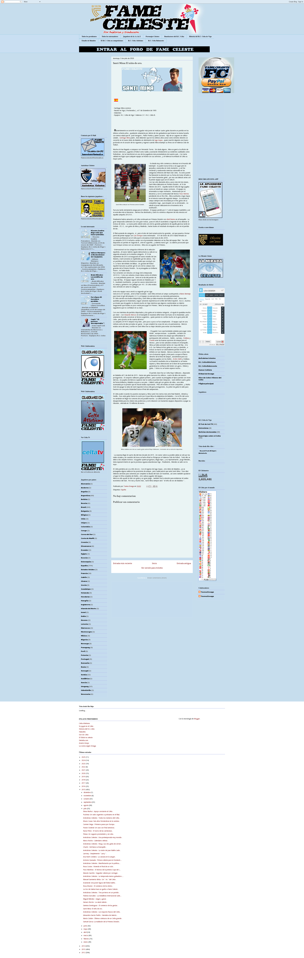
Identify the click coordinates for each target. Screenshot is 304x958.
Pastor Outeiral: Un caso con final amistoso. (99, 828)
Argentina (85, 495)
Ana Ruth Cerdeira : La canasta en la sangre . (99, 857)
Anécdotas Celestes (207, 358)
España (123, 490)
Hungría (84, 600)
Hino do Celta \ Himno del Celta (210, 378)
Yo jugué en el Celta (86, 726)
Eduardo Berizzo (130, 315)
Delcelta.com (83, 740)
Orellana (186, 338)
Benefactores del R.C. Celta (174, 36)
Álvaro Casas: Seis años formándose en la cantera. (101, 821)
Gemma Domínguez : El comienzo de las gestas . (100, 905)
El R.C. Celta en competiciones (112, 40)
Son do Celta (83, 735)
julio (85, 809)
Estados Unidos (88, 569)
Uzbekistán (86, 690)
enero (86, 942)
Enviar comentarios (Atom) (157, 578)
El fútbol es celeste (86, 737)
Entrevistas (203, 428)
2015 (84, 789)
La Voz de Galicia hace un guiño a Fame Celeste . (100, 889)
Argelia (84, 491)
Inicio (154, 563)
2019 (84, 777)
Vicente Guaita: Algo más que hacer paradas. (97, 232)
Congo (84, 530)
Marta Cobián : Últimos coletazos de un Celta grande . (102, 918)
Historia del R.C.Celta (86, 729)
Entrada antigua (184, 563)
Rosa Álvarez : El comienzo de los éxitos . (98, 886)
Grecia (84, 585)
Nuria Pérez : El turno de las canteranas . (98, 831)
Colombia (85, 526)
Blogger (197, 719)
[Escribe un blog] (150, 486)
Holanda (85, 593)
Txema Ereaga (129, 486)
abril (85, 932)
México (84, 635)
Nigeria (84, 639)
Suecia (84, 682)
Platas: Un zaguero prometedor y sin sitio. (98, 834)
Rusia (83, 667)
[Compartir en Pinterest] (156, 486)
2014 (84, 946)
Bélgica (84, 515)
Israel (83, 612)
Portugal (85, 659)
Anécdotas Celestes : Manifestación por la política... (101, 863)
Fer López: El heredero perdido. (96, 299)
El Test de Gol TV (206, 424)
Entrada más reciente (122, 563)
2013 (84, 949)
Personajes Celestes (152, 36)
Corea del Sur (87, 534)
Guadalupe (86, 589)
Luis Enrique (137, 236)
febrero (86, 939)
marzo (86, 935)
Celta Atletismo (84, 723)
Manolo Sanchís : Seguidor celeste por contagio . (101, 873)
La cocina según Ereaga (87, 746)
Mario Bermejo (185, 294)
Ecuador (84, 550)
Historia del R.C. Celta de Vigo (200, 36)
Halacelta (82, 732)
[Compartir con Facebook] (154, 486)
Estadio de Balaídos (89, 40)
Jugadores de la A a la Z (132, 36)
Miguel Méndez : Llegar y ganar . (95, 899)
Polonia (84, 655)
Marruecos (85, 628)
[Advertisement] (152, 599)
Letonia (84, 624)
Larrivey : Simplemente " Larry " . (95, 854)
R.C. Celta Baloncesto (156, 40)
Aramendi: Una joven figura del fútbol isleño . (99, 883)
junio (86, 926)
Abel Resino (171, 219)
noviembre (88, 796)
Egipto (84, 554)
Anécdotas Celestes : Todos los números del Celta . (101, 818)
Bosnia (84, 503)
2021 (84, 770)
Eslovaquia (86, 561)
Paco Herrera (184, 194)
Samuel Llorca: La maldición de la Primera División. (101, 922)
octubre (87, 799)
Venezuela (85, 694)
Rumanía (85, 663)
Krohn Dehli (177, 359)
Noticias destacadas (207, 432)
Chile (83, 518)
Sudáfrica (85, 678)
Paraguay (85, 647)
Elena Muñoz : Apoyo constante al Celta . (98, 811)
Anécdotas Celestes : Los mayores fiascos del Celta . (102, 912)
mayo (86, 929)
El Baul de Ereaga (206, 373)
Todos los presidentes (89, 36)
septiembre (88, 802)
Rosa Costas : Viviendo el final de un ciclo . (98, 866)
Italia (83, 616)
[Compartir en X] (152, 486)
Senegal (84, 670)
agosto (86, 805)
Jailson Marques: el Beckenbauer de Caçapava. (98, 254)
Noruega (85, 643)
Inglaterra (85, 604)
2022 (84, 767)
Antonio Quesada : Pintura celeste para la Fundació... (102, 860)
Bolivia (84, 499)
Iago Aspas (158, 140)
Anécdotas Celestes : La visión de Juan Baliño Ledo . (102, 850)
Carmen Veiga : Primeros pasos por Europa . (99, 824)
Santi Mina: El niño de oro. (92, 909)
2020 (84, 773)
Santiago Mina (125, 138)
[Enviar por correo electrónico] (147, 486)
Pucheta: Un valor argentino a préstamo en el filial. (101, 815)
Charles (152, 340)
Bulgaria (85, 511)
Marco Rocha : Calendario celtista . (95, 841)
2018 (84, 780)
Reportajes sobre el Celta (210, 436)
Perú (83, 651)
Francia (84, 573)
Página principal (206, 383)
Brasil (83, 507)
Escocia (84, 557)
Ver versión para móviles (152, 568)
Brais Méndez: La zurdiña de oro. (97, 277)
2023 (84, 764)
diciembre (87, 792)
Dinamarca (86, 546)
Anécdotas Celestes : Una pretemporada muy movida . (102, 837)
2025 (84, 757)
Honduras (85, 596)
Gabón (84, 577)
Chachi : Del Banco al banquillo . (95, 847)
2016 (84, 786)
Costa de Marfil (87, 538)
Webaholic (203, 453)
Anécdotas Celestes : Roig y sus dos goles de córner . (102, 844)
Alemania (85, 483)
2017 (84, 783)
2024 (84, 760)
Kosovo (84, 620)
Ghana (84, 581)
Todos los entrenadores (110, 36)
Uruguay (85, 686)
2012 (84, 952)
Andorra (84, 487)
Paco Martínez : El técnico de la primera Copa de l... (102, 870)
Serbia (84, 674)
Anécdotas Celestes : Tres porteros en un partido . (101, 892)
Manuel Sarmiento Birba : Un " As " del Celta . (99, 879)
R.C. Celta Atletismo (135, 40)
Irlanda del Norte (88, 608)
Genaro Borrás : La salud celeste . (95, 902)
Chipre (84, 522)
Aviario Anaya (84, 743)
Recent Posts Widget (208, 451)
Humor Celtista (205, 370)
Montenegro (86, 631)
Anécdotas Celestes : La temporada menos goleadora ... (103, 876)
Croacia (84, 542)
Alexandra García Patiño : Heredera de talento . (100, 915)
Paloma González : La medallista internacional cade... (102, 896)
